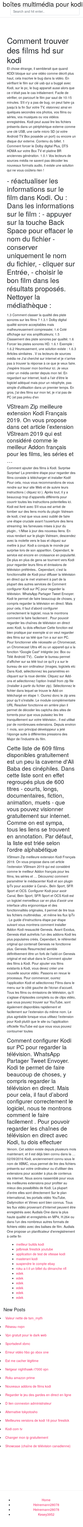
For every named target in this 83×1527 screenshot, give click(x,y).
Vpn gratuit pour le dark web (26, 1335)
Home (46, 1500)
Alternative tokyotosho (21, 1411)
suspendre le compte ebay (35, 1263)
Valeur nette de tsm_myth (24, 1318)
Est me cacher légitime (22, 1360)
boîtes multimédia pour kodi (43, 4)
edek (19, 1273)
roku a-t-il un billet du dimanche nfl (41, 1268)
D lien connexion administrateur (28, 1403)
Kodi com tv (13, 1429)
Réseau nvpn (15, 1326)
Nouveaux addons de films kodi (28, 1386)
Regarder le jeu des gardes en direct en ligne (38, 1394)
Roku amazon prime (20, 1377)
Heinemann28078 (46, 1504)
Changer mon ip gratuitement (26, 1437)
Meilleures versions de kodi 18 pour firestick (37, 1420)
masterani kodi (27, 1258)
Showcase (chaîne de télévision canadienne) (38, 1446)
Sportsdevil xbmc (17, 1343)
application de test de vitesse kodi (40, 1254)
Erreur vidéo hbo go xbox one (27, 1352)
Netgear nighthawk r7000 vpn (26, 1369)
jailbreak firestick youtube (34, 1249)
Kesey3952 (46, 1514)
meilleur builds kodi (30, 1244)
